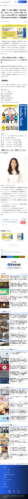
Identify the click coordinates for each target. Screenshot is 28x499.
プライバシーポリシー (7, 479)
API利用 (4, 484)
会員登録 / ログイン (22, 1)
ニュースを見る (23, 273)
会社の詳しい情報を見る (14, 267)
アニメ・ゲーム (21, 5)
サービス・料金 (6, 469)
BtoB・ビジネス (4, 252)
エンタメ (10, 5)
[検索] (15, 2)
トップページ (4, 463)
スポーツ (15, 5)
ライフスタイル (16, 252)
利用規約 (5, 476)
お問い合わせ (6, 486)
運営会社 (5, 467)
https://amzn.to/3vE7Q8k (7, 51)
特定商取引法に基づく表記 (8, 474)
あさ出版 (25, 21)
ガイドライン (6, 481)
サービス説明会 (6, 472)
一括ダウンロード (14, 245)
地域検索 (5, 5)
